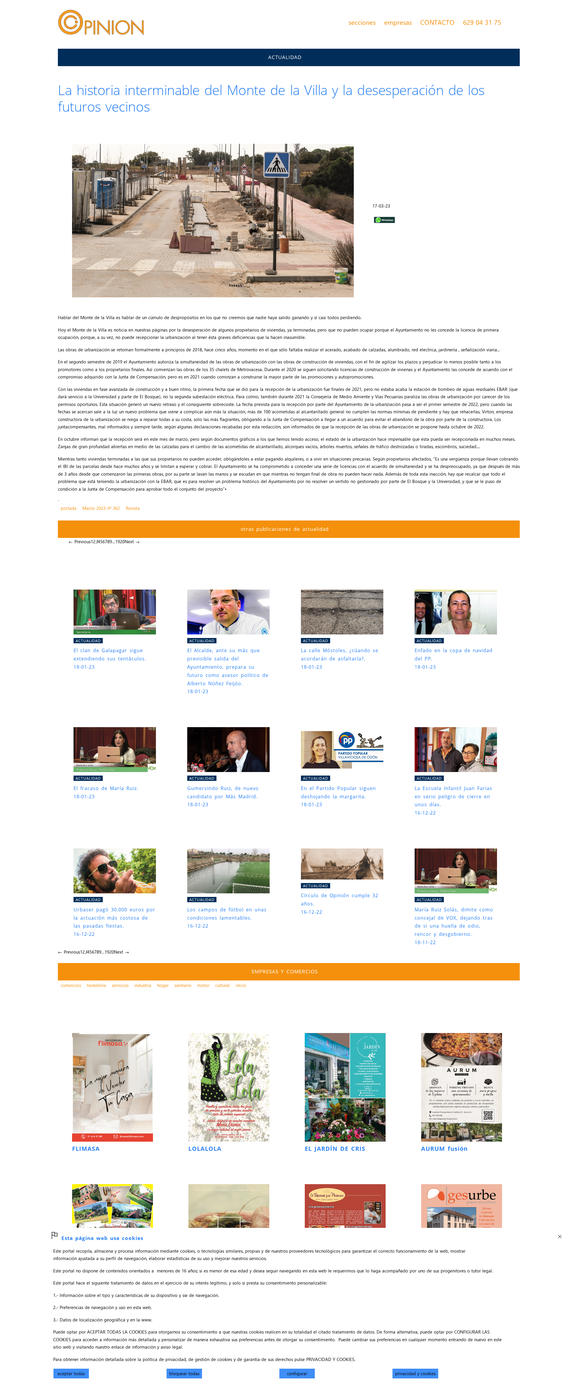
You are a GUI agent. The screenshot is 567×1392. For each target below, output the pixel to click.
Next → (132, 541)
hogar (163, 985)
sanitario (183, 985)
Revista (133, 508)
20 (122, 541)
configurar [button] (297, 1373)
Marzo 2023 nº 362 (101, 508)
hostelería (96, 985)
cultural (222, 985)
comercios (71, 985)
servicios (120, 985)
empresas (398, 22)
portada (68, 508)
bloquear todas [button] (184, 1373)
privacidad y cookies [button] (415, 1373)
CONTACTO (437, 22)
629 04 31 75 (482, 22)
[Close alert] (560, 1235)
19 (117, 541)
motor (203, 985)
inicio (241, 985)
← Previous (80, 541)
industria (142, 985)
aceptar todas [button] (71, 1373)
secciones (362, 22)
